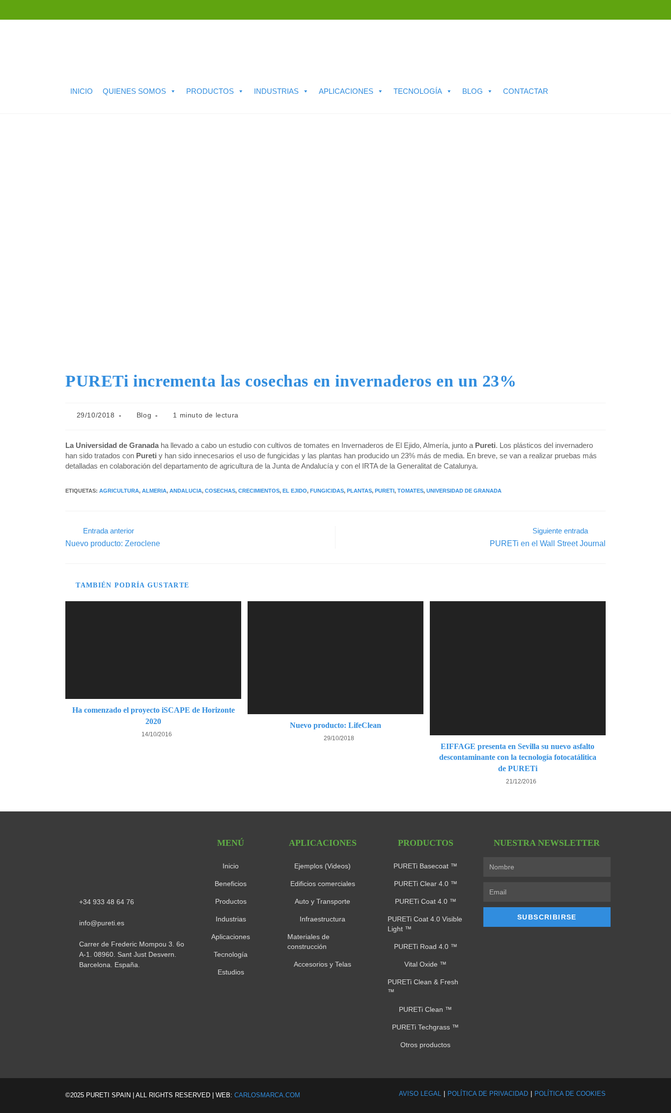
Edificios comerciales (322, 884)
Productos (210, 91)
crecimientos (259, 491)
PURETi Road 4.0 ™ (425, 946)
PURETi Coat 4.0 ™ (425, 901)
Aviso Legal (420, 1093)
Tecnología (417, 91)
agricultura (119, 491)
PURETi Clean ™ (425, 1009)
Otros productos (425, 1045)
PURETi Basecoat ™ (425, 866)
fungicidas (327, 491)
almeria (154, 491)
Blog (472, 91)
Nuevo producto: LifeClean (335, 725)
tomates (410, 491)
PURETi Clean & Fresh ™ (423, 987)
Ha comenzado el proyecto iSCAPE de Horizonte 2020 (153, 715)
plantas (359, 491)
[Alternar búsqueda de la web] (73, 106)
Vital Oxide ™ (425, 964)
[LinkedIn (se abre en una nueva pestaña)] (607, 10)
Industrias (276, 91)
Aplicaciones (346, 91)
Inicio (81, 91)
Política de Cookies (570, 1093)
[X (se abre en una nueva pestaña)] (589, 10)
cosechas (220, 491)
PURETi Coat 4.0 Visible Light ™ (425, 924)
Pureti (384, 491)
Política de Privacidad (487, 1093)
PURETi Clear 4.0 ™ (425, 884)
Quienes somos (134, 91)
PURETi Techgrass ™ (425, 1027)
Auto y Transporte (322, 901)
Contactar (525, 91)
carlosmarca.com (267, 1095)
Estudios (231, 972)
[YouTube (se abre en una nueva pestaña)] (625, 10)
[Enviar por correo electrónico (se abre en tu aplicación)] (640, 10)
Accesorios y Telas (322, 964)
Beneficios (231, 884)
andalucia (185, 491)
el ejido (294, 491)
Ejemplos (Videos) (322, 866)
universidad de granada (464, 491)
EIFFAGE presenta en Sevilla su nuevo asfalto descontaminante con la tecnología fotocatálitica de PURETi (517, 757)
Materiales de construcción (308, 941)
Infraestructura (322, 919)
